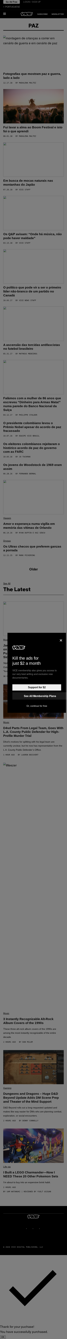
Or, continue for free (37, 706)
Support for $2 (37, 687)
